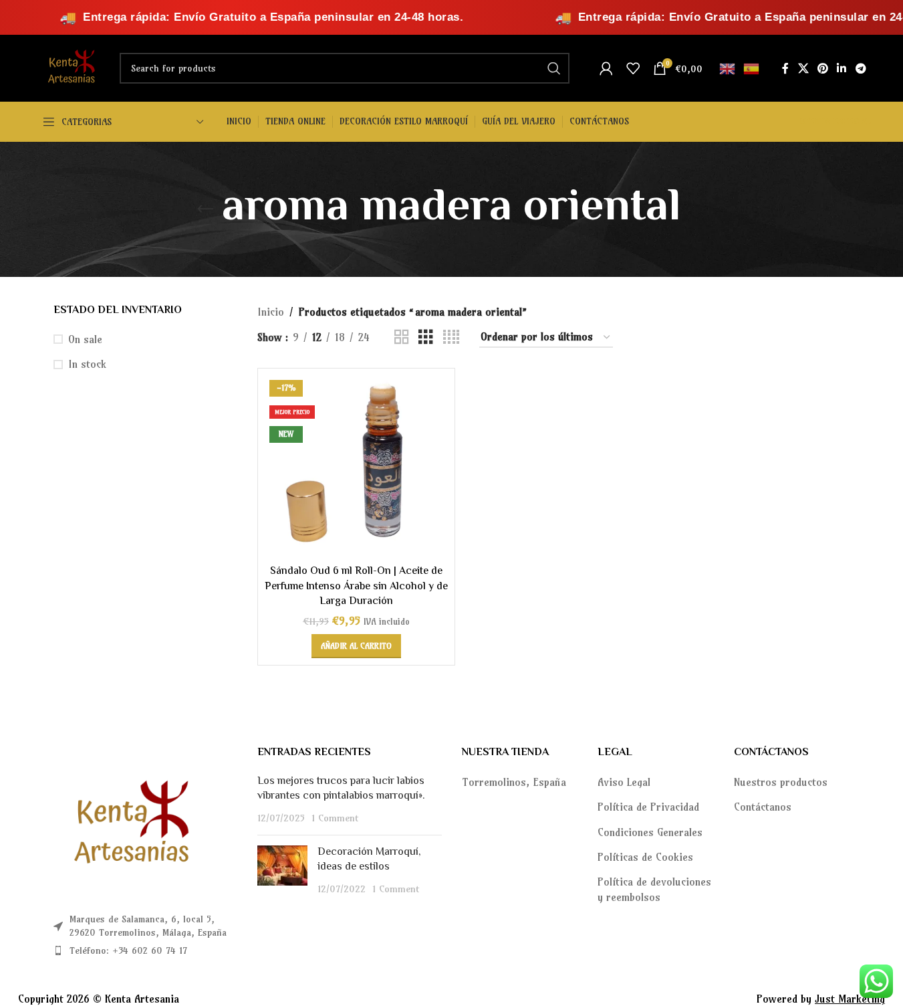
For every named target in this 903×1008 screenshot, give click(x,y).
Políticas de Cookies (645, 857)
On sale (85, 339)
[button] (356, 646)
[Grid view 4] (451, 337)
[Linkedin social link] (842, 68)
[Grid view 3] (425, 337)
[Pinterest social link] (822, 68)
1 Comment (334, 818)
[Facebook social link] (785, 68)
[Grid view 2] (401, 337)
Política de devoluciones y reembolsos (654, 889)
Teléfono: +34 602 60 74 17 (128, 950)
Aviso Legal (624, 782)
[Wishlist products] (633, 68)
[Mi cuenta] (606, 68)
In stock (87, 364)
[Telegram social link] (860, 68)
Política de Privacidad (648, 806)
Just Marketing (850, 998)
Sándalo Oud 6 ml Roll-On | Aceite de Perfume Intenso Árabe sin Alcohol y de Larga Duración (356, 586)
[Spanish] (752, 67)
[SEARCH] (554, 68)
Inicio (270, 311)
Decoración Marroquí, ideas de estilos (369, 860)
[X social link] (803, 68)
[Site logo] (69, 67)
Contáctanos (762, 806)
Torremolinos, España (514, 782)
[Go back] (205, 209)
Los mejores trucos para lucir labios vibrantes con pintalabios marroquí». (341, 789)
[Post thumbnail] (282, 870)
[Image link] (127, 824)
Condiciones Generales (650, 832)
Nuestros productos (780, 782)
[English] (728, 67)
